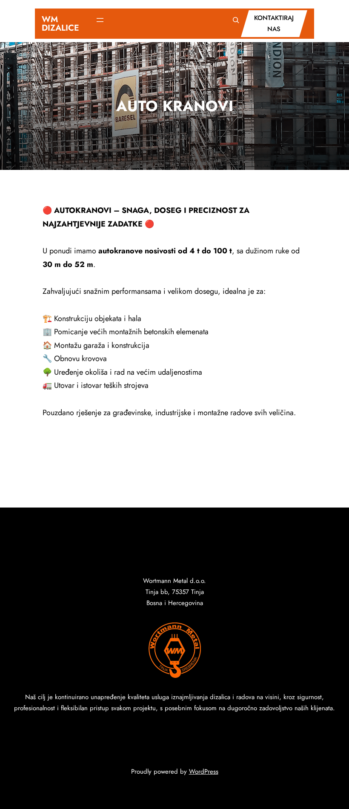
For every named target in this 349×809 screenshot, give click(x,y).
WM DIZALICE (60, 23)
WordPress (203, 771)
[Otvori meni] (100, 20)
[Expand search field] (236, 20)
